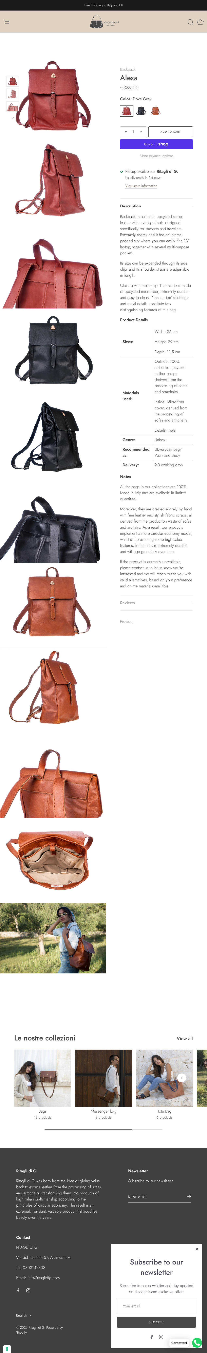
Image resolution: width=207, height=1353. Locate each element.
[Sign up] (189, 1196)
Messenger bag (103, 1111)
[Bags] (42, 1078)
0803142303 (34, 1268)
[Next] (12, 117)
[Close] (196, 1248)
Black (141, 111)
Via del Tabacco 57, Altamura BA (43, 1257)
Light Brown (155, 111)
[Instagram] (161, 1337)
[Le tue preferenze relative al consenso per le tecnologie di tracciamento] (7, 1349)
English (21, 1315)
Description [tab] (130, 206)
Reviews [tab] (127, 603)
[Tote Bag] (164, 1078)
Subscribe (156, 1322)
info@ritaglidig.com (43, 1278)
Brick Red (126, 111)
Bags (42, 1111)
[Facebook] (152, 1337)
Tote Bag (164, 1111)
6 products (164, 1117)
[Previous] (12, 70)
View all (185, 1038)
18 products (42, 1117)
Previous (127, 621)
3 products (103, 1117)
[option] (12, 82)
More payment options (156, 155)
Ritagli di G (36, 1327)
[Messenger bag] (103, 1078)
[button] (25, 1077)
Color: (135, 99)
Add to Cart (171, 132)
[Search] (190, 22)
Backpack (127, 69)
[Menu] (7, 21)
